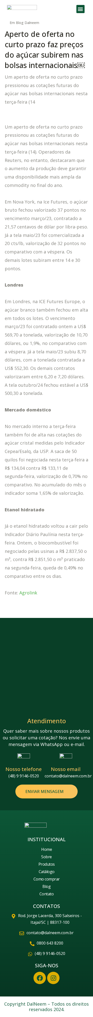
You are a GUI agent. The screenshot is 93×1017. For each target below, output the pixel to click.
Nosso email (66, 769)
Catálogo (47, 871)
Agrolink (28, 593)
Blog (46, 886)
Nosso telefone (23, 769)
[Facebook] (39, 978)
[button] (80, 9)
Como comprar (46, 879)
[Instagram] (53, 978)
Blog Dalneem (27, 22)
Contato (46, 894)
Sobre (46, 856)
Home (46, 849)
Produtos (46, 864)
